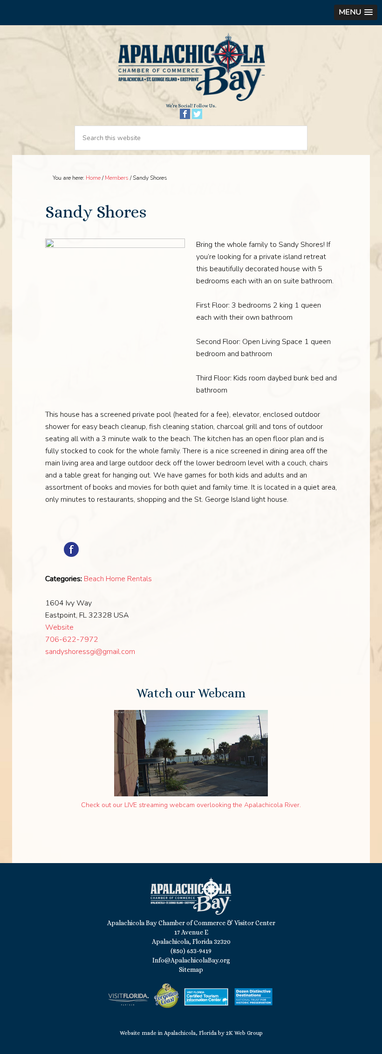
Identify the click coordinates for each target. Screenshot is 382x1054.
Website (59, 627)
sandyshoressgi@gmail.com (90, 651)
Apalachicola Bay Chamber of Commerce (191, 67)
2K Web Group (244, 1033)
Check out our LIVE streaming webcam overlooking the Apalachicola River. (191, 805)
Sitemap (191, 969)
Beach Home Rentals (118, 579)
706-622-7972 (71, 639)
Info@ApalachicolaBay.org (191, 960)
